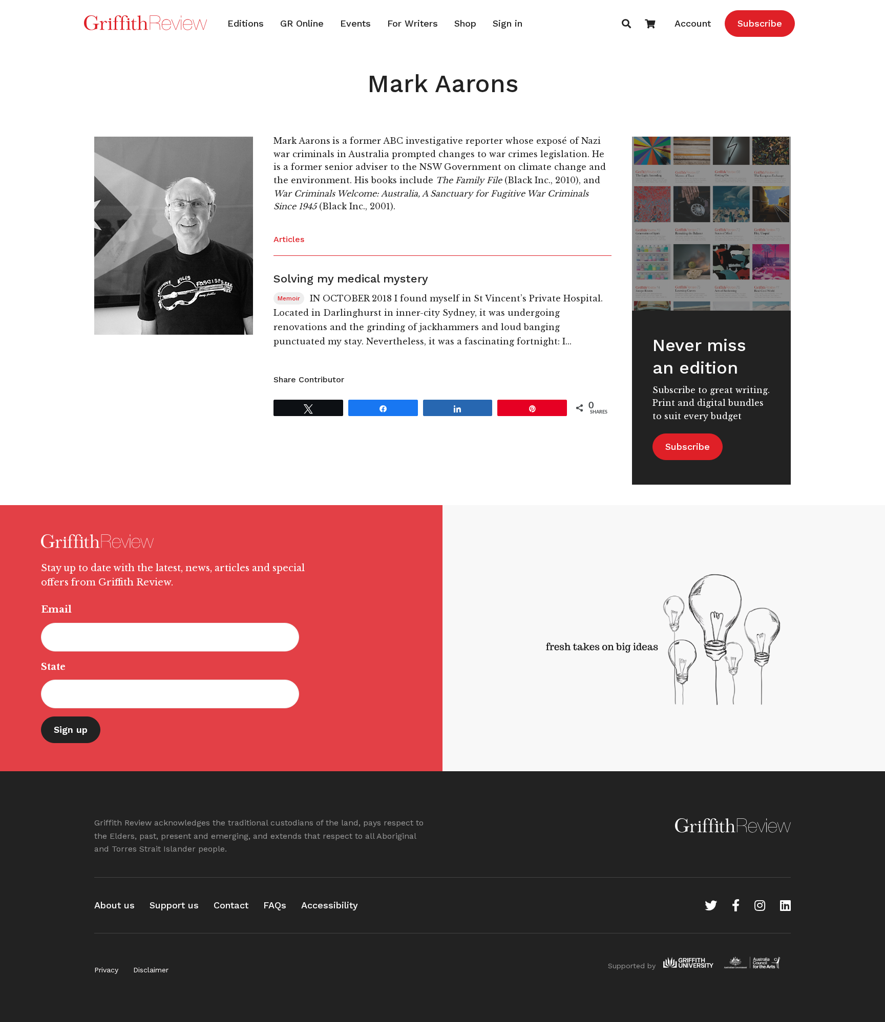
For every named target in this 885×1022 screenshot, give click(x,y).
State (53, 666)
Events (355, 23)
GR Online (302, 23)
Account (693, 23)
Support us (174, 905)
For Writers (412, 23)
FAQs (274, 905)
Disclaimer (150, 970)
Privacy (106, 970)
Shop (465, 23)
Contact (231, 905)
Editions (245, 23)
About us (114, 905)
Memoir (289, 298)
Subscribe (760, 23)
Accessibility (329, 905)
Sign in (507, 23)
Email (56, 609)
